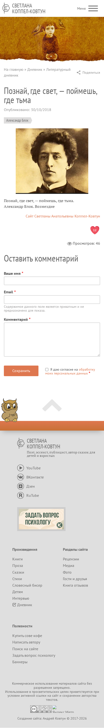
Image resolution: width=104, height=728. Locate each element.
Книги (17, 559)
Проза (17, 565)
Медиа (68, 565)
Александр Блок (17, 120)
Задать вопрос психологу (33, 655)
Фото (67, 572)
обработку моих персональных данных (70, 371)
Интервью (20, 598)
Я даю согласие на (70, 371)
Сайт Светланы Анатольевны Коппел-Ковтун (63, 216)
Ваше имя (12, 273)
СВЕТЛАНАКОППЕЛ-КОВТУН (28, 8)
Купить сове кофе (27, 635)
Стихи (17, 578)
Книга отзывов (75, 585)
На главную (13, 69)
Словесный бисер (27, 585)
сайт (55, 695)
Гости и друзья (75, 578)
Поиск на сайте (25, 648)
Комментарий (16, 319)
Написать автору (26, 642)
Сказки (18, 572)
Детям (17, 591)
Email (8, 291)
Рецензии (71, 559)
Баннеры (20, 661)
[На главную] (6, 8)
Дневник (34, 69)
